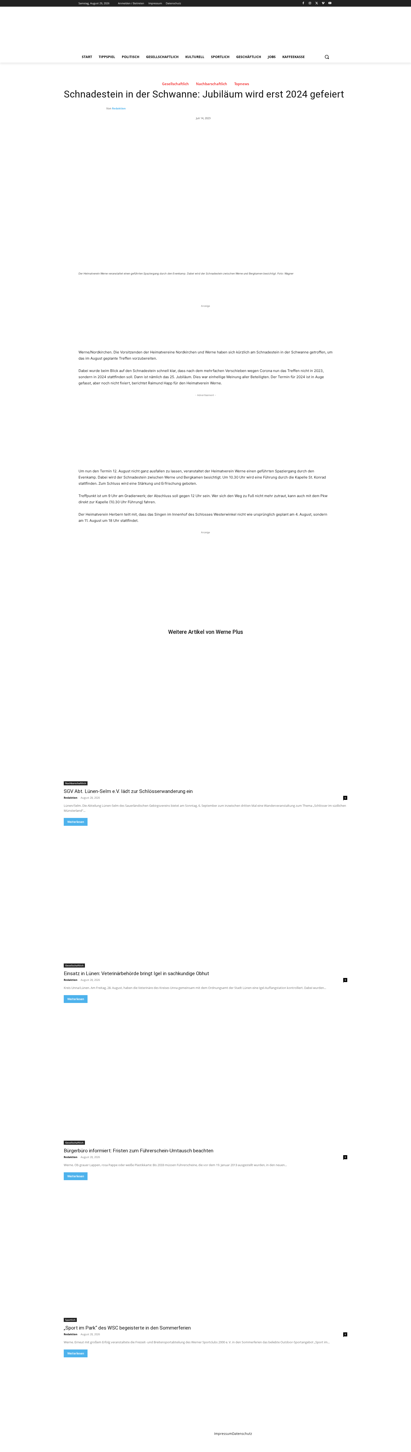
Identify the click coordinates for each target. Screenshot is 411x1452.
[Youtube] (330, 3)
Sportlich (70, 1319)
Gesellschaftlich (175, 84)
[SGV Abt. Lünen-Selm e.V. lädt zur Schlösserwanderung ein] (205, 714)
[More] (156, 286)
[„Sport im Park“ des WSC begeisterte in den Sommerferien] (205, 1251)
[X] (316, 3)
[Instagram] (310, 3)
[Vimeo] (323, 3)
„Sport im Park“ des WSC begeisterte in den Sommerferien (127, 1328)
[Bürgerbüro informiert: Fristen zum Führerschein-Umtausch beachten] (205, 1074)
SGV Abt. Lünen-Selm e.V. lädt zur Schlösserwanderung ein (128, 791)
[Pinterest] (134, 286)
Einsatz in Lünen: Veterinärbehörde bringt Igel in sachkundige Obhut (136, 973)
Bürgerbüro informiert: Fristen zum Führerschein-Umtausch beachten (138, 1151)
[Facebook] (303, 3)
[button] (327, 57)
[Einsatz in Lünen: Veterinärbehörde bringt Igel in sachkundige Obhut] (205, 897)
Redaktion (119, 108)
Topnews (241, 84)
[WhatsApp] (145, 286)
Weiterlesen (75, 822)
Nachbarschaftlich (211, 84)
